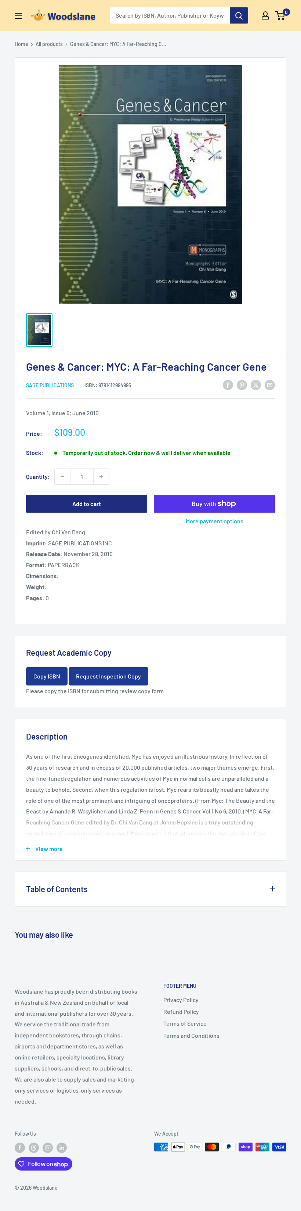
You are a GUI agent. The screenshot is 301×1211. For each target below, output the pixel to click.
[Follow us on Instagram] (48, 1148)
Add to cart (86, 503)
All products (49, 44)
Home (21, 44)
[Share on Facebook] (228, 384)
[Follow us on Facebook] (20, 1148)
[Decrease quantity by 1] (62, 476)
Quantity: (38, 476)
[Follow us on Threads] (34, 1148)
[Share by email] (270, 384)
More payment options (214, 520)
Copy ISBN (46, 676)
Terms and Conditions (191, 1035)
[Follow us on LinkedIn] (62, 1148)
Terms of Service (185, 1023)
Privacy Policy (181, 999)
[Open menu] (18, 16)
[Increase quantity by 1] (101, 476)
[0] (280, 15)
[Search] (239, 15)
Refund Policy (181, 1011)
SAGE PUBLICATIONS (50, 385)
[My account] (265, 15)
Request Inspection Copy (108, 676)
